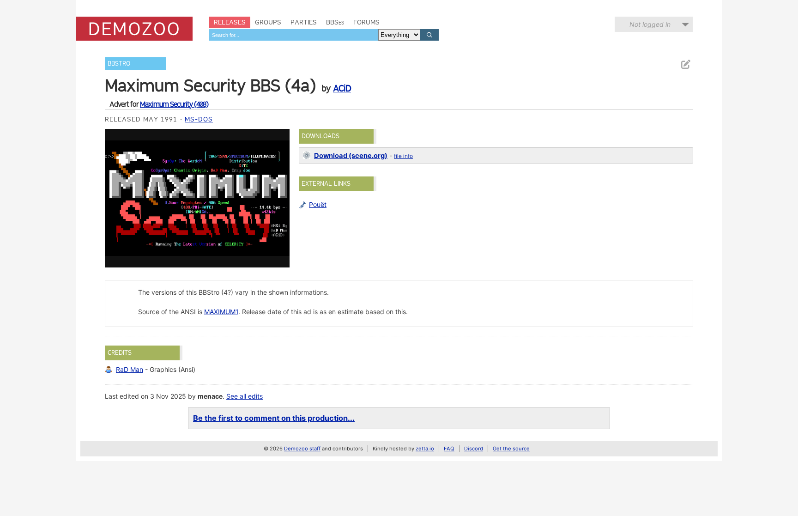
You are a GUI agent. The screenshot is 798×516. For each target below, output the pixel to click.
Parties (303, 22)
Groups (268, 22)
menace (210, 396)
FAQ (449, 448)
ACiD (342, 88)
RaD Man (129, 369)
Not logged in (650, 24)
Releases (230, 22)
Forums (366, 22)
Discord (473, 448)
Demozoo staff (302, 448)
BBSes (335, 22)
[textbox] (293, 35)
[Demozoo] (134, 29)
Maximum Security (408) (174, 104)
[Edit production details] (685, 64)
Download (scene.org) (350, 156)
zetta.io (425, 448)
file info (403, 155)
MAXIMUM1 (221, 312)
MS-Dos (199, 119)
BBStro (119, 63)
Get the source (511, 448)
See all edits (244, 396)
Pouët (317, 204)
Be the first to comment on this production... (274, 418)
